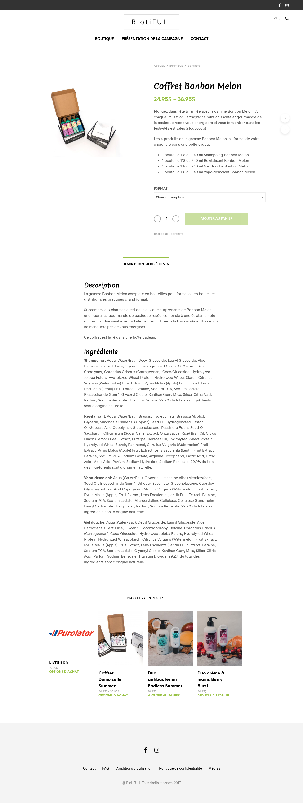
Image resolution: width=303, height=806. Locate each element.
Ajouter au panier (216, 218)
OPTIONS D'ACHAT (64, 672)
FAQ (105, 768)
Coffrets (193, 66)
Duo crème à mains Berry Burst (210, 679)
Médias (214, 768)
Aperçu (74, 650)
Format (160, 188)
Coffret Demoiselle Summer (109, 679)
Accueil (159, 66)
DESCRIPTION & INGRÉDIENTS (146, 264)
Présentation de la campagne (152, 39)
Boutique (104, 39)
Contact (199, 39)
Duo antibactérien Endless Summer (165, 679)
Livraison (58, 662)
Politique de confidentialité (180, 768)
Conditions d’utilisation (134, 768)
